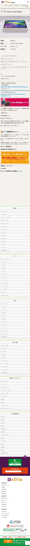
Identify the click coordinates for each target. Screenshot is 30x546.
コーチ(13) (3, 271)
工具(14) (2, 422)
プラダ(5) (3, 357)
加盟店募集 (3, 491)
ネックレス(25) (4, 387)
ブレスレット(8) (4, 393)
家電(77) (2, 425)
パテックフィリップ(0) (5, 217)
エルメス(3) (3, 306)
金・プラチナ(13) (4, 381)
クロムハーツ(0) (4, 283)
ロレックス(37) (4, 211)
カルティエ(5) (4, 360)
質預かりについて (4, 498)
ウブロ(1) (3, 247)
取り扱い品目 (3, 506)
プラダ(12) (3, 318)
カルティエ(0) (4, 321)
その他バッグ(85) (4, 295)
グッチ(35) (3, 354)
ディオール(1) (4, 327)
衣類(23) (3, 447)
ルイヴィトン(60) (4, 345)
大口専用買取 (3, 504)
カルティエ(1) (4, 277)
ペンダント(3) (4, 396)
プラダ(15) (3, 274)
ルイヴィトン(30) (4, 259)
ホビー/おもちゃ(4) (5, 434)
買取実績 (17, 5)
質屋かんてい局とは (5, 485)
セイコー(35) (3, 232)
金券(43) (3, 419)
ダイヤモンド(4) (4, 405)
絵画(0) (2, 444)
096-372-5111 (20, 540)
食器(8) (2, 450)
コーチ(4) (3, 315)
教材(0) (2, 437)
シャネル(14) (3, 351)
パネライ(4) (3, 241)
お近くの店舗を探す (5, 515)
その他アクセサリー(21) (6, 408)
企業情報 (3, 487)
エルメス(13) (3, 261)
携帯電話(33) (3, 428)
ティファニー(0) (4, 280)
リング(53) (3, 384)
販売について (3, 500)
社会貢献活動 (3, 489)
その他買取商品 (24, 5)
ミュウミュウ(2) (4, 286)
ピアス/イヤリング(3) (5, 390)
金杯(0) (2, 399)
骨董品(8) (3, 431)
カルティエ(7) (4, 229)
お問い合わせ (3, 511)
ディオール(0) (4, 289)
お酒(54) (3, 416)
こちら (18, 171)
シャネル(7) (3, 265)
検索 (23, 471)
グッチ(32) (3, 268)
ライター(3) (3, 440)
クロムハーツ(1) (4, 333)
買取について (3, 502)
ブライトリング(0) (5, 223)
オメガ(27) (3, 214)
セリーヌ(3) (3, 292)
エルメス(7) (3, 244)
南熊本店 (11, 5)
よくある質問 (3, 517)
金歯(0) (2, 402)
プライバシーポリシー (5, 513)
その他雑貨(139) (4, 372)
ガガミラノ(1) (4, 238)
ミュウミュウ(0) (4, 330)
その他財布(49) (4, 336)
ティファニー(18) (4, 363)
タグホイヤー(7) (4, 220)
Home (5, 5)
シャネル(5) (3, 309)
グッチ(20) (3, 312)
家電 (27, 7)
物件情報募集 (3, 493)
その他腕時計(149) (5, 250)
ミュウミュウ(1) (4, 369)
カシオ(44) (3, 235)
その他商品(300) (4, 453)
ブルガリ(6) (3, 226)
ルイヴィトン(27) (4, 303)
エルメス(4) (3, 348)
